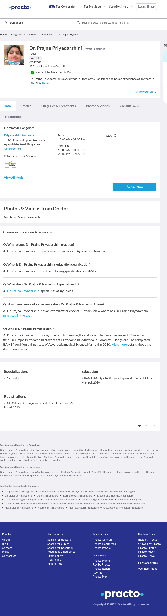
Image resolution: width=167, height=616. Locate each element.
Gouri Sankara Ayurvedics (14, 450)
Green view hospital (26, 460)
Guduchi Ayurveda (71, 472)
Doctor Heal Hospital (111, 450)
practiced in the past (17, 315)
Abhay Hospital (133, 450)
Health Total (75, 475)
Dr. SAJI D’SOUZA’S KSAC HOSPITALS (131, 453)
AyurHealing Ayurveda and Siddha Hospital (74, 450)
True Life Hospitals (82, 453)
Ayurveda (13, 378)
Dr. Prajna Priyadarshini (23, 291)
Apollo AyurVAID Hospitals (98, 472)
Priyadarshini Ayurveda (19, 135)
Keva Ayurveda (40, 453)
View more (119, 344)
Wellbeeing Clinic (60, 453)
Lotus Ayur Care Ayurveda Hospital (116, 456)
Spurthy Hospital (39, 450)
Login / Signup (146, 6)
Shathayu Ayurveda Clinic (57, 456)
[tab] (8, 106)
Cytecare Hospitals (19, 453)
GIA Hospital (102, 453)
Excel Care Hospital (84, 456)
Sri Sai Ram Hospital (50, 460)
